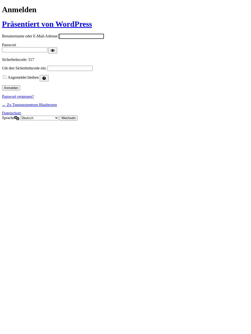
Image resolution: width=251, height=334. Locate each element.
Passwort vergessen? (18, 96)
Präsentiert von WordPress (47, 24)
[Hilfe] (44, 78)
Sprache (8, 118)
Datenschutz (11, 113)
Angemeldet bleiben (23, 77)
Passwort (9, 45)
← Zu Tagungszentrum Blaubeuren (29, 105)
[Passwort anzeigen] (52, 50)
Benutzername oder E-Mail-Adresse (30, 36)
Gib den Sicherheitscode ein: (24, 68)
